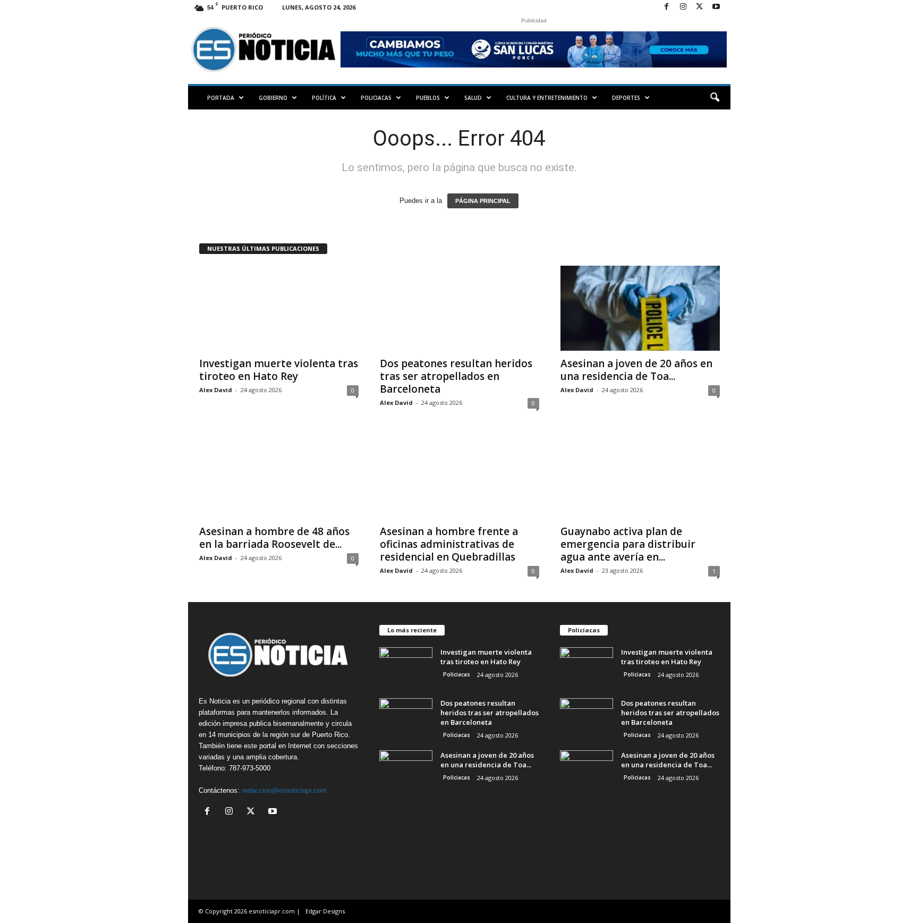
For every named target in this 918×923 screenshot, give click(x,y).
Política (324, 97)
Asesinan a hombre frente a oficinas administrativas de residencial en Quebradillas (449, 544)
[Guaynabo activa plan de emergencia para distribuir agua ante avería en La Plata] (640, 476)
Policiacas (376, 97)
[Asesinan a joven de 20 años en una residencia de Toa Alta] (640, 308)
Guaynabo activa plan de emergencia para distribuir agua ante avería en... (627, 544)
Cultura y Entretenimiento (547, 97)
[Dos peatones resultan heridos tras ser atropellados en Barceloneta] (459, 308)
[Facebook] (666, 7)
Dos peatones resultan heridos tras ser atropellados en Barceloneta (456, 376)
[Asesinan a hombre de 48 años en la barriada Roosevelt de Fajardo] (279, 476)
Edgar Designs (325, 911)
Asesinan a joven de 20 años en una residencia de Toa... (636, 370)
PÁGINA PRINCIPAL (483, 201)
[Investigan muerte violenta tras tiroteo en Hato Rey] (279, 308)
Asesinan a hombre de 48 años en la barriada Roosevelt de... (274, 537)
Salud (473, 97)
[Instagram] (683, 7)
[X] (699, 7)
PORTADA (220, 97)
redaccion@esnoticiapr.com (284, 790)
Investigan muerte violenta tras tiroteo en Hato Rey (278, 370)
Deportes (626, 97)
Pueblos (428, 97)
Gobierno (273, 97)
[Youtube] (716, 7)
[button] (714, 97)
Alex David (215, 390)
